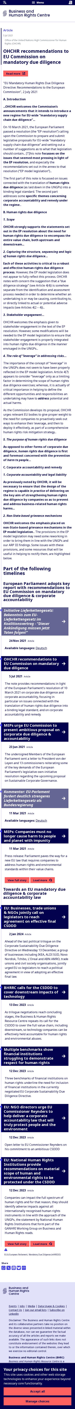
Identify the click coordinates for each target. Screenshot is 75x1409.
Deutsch (41, 648)
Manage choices (37, 1401)
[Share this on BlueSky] (19, 1268)
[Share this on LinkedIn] (14, 1268)
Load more (40, 880)
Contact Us (15, 1310)
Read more (13, 73)
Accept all (37, 1391)
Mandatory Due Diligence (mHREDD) (45, 1254)
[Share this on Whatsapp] (3, 1268)
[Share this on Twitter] (9, 1268)
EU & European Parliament (15, 1254)
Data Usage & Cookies (51, 1306)
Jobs (22, 1306)
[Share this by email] (24, 1268)
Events (13, 1306)
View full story (17, 880)
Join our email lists (36, 1310)
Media (31, 1306)
